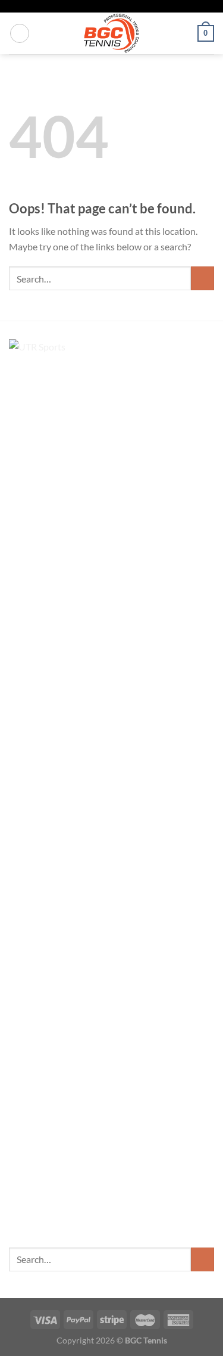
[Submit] (202, 278)
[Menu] (19, 33)
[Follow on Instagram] (111, 6)
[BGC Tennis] (111, 33)
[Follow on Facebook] (99, 6)
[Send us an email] (123, 6)
